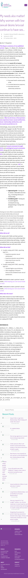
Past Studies (17, 532)
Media (2, 566)
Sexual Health (18, 556)
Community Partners (5, 557)
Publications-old (18, 534)
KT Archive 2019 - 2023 (10, 38)
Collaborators (4, 556)
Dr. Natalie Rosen (4, 551)
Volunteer (17, 564)
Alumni (2, 554)
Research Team (4, 552)
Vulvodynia (17, 557)
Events (16, 554)
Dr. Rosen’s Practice (5, 564)
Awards (2, 567)
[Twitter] (14, 572)
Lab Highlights (4, 569)
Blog (16, 551)
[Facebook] (12, 572)
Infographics (18, 552)
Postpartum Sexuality (19, 559)
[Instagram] (16, 572)
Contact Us (17, 566)
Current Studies (18, 531)
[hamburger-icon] (25, 5)
